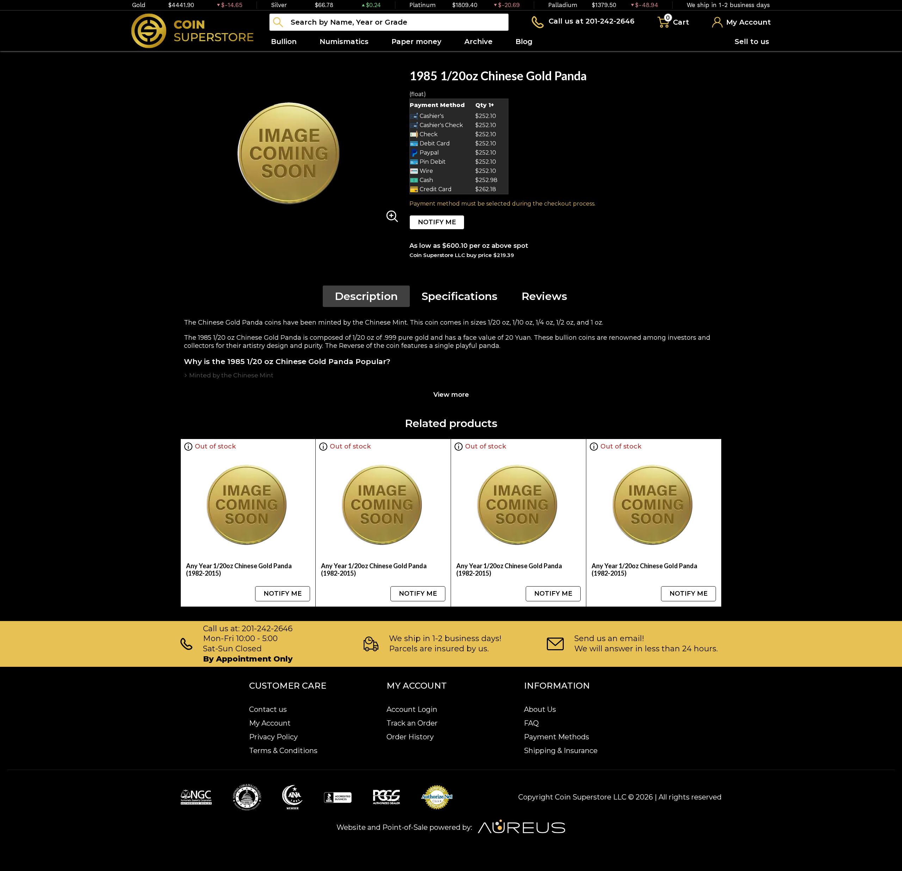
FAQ (531, 723)
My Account (270, 723)
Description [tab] (366, 296)
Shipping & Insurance (561, 750)
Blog (523, 41)
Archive (478, 41)
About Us (540, 709)
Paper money (416, 41)
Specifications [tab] (460, 296)
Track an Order (412, 723)
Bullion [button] (284, 41)
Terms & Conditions (283, 750)
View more (451, 395)
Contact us (268, 709)
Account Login (412, 709)
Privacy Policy (273, 737)
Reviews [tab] (544, 296)
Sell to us (752, 41)
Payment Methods (556, 737)
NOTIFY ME (437, 222)
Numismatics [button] (344, 41)
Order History (410, 737)
